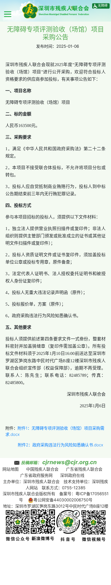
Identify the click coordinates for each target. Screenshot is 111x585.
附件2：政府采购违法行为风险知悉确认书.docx (60, 444)
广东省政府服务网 (36, 475)
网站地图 (10, 469)
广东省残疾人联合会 (84, 469)
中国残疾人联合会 (42, 469)
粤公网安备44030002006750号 (62, 499)
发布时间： (46, 46)
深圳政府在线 (72, 475)
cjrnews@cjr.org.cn (69, 462)
